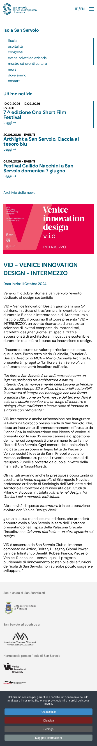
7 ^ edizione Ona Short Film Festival (34, 114)
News (12, 69)
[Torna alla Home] (20, 9)
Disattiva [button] (48, 720)
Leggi (7, 122)
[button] (91, 9)
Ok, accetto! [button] (49, 711)
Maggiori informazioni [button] (48, 737)
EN (82, 9)
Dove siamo (17, 75)
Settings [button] (48, 729)
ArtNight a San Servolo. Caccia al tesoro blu (41, 141)
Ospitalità (15, 46)
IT (76, 9)
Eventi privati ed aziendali (28, 58)
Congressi (15, 52)
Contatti (14, 80)
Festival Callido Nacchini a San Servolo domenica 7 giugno (38, 168)
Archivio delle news (19, 192)
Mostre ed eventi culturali (28, 63)
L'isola (12, 40)
